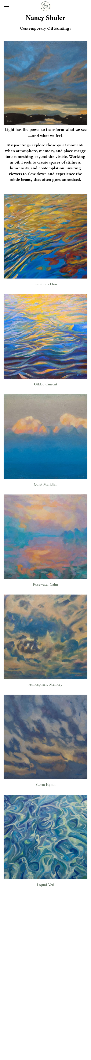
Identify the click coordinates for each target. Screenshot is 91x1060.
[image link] (45, 6)
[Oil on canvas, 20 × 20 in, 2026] (45, 83)
